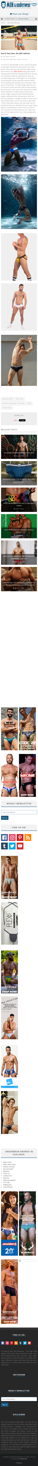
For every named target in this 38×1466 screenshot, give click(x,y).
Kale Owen (19, 399)
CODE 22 (6, 1173)
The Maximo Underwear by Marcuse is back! (19, 453)
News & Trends (22, 59)
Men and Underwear (9, 59)
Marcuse (6, 1178)
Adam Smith (7, 1162)
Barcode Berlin (7, 399)
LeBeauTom (7, 1176)
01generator (23, 1459)
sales (29, 403)
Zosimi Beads (8, 1187)
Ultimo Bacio (6, 408)
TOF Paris (6, 1182)
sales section (18, 71)
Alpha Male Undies (9, 1164)
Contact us (19, 1463)
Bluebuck (6, 1171)
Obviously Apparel (9, 1180)
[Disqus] (19, 623)
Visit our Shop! (20, 13)
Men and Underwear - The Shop (13, 403)
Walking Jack (7, 1185)
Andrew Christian (9, 1167)
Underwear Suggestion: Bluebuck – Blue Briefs (19, 479)
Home (3, 23)
